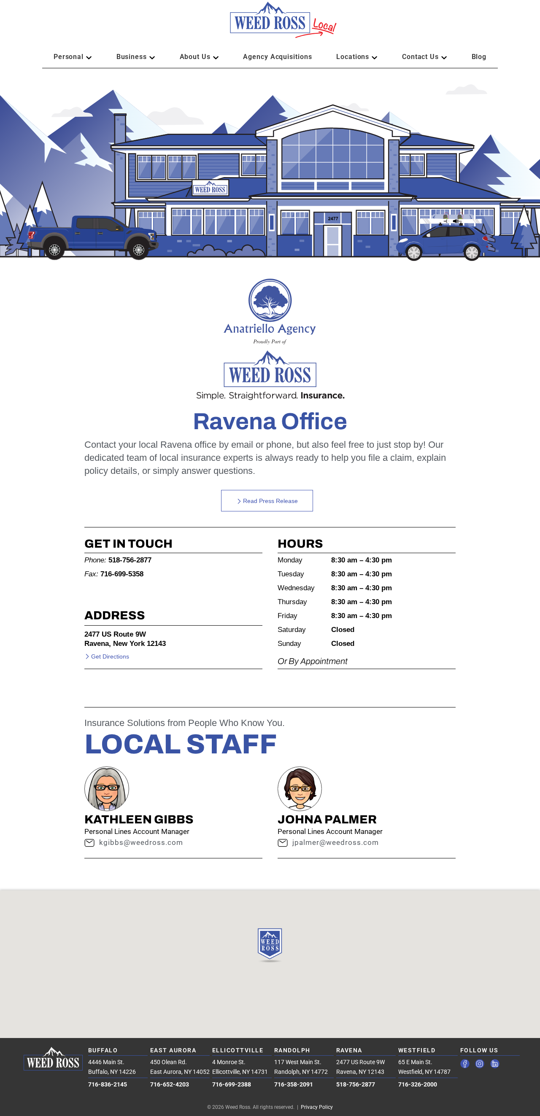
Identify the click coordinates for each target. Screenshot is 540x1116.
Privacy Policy (317, 1107)
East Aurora (173, 1050)
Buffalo (103, 1050)
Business (131, 57)
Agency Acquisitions (277, 57)
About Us (195, 57)
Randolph (292, 1050)
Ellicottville (238, 1050)
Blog (479, 57)
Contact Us (420, 57)
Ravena (349, 1050)
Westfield (417, 1050)
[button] (270, 24)
